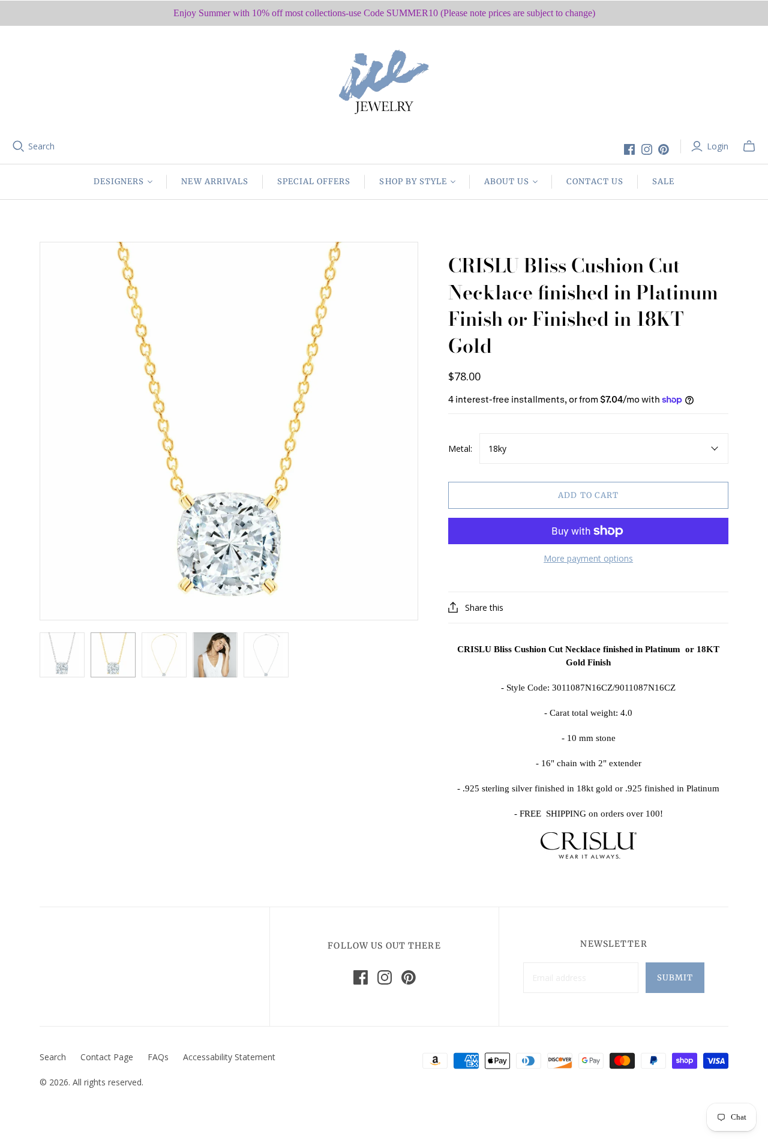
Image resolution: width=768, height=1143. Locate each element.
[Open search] (19, 146)
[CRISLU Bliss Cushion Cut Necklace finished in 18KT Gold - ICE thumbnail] (113, 654)
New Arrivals (214, 181)
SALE (663, 181)
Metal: (460, 448)
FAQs (158, 1057)
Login (717, 146)
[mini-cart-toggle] (749, 146)
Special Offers (314, 181)
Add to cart (588, 495)
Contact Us (594, 181)
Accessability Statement (229, 1057)
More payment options (588, 558)
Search (41, 146)
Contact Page (106, 1057)
